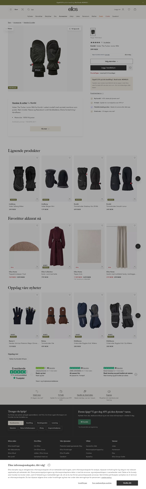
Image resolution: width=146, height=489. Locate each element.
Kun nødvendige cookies (101, 483)
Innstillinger (82, 483)
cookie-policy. (106, 477)
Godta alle (127, 483)
